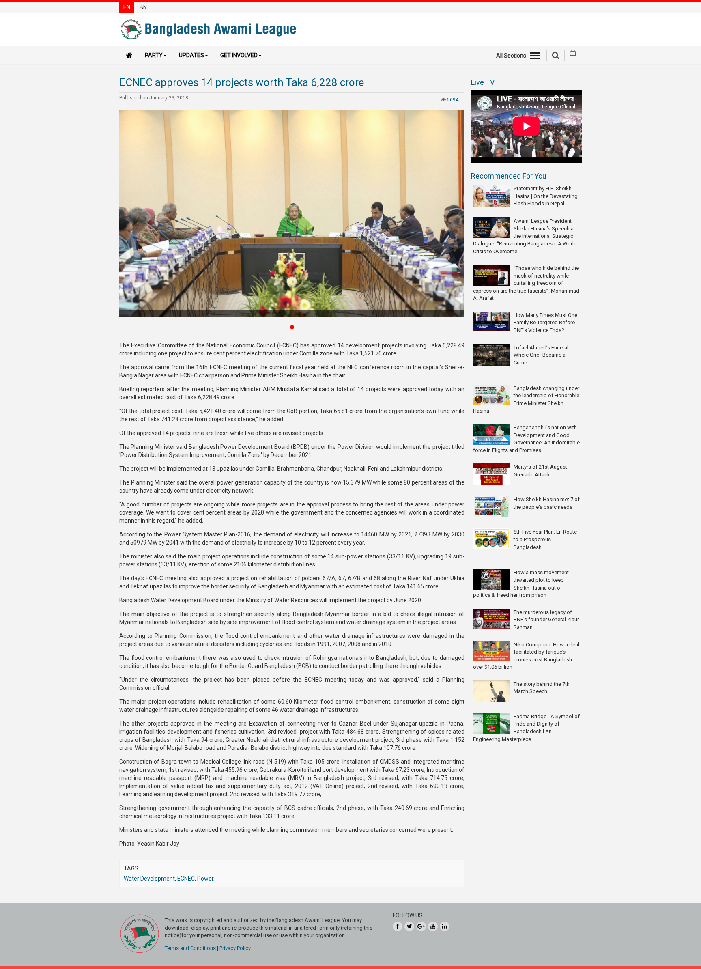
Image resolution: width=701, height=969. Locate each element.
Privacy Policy (235, 948)
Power (205, 878)
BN (143, 7)
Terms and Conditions (190, 948)
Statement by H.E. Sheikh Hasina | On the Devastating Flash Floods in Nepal (546, 196)
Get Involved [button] (239, 55)
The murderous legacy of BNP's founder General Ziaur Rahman (546, 619)
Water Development (149, 878)
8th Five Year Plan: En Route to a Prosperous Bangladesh (545, 539)
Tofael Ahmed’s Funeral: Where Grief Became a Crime (542, 355)
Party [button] (154, 55)
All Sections (511, 55)
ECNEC (186, 878)
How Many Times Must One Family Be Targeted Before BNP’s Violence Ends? (545, 322)
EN (126, 7)
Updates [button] (191, 55)
